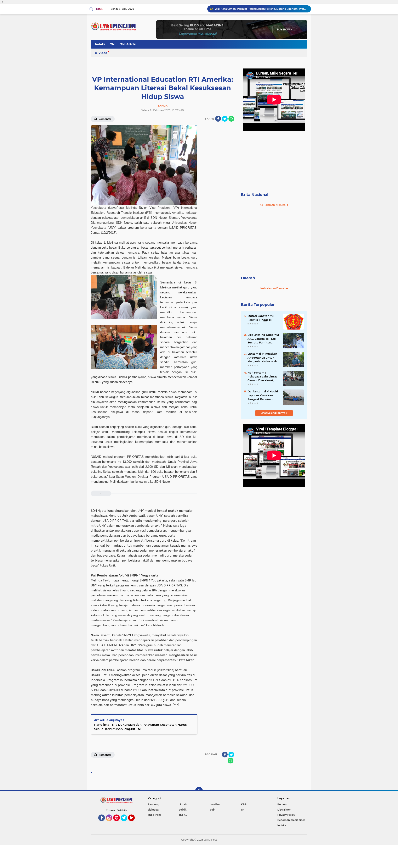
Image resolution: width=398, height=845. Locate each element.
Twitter (126, 823)
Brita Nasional (254, 194)
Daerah (248, 278)
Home (99, 9)
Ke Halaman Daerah (273, 288)
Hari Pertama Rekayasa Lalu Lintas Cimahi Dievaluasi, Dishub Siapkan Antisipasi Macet (262, 376)
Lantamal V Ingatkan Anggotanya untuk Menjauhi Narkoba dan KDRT (263, 357)
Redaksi (282, 804)
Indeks (100, 44)
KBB (243, 804)
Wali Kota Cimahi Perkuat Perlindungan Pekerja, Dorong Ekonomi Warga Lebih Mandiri (261, 8)
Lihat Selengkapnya (273, 412)
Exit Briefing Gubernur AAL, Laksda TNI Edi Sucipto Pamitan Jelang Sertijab (263, 338)
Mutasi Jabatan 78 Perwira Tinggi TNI (260, 317)
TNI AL (183, 814)
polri (212, 809)
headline (215, 804)
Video (102, 53)
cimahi (183, 804)
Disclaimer (284, 809)
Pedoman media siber (291, 820)
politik (183, 809)
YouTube (134, 823)
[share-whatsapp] (231, 119)
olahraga (153, 809)
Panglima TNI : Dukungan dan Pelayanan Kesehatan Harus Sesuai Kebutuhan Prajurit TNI (140, 727)
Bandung (153, 804)
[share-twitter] (225, 119)
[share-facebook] (218, 119)
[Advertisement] (274, 158)
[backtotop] (199, 790)
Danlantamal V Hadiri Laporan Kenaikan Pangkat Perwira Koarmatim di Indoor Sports (263, 395)
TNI (112, 44)
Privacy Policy (286, 814)
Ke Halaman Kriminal (273, 204)
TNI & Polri (128, 44)
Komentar (104, 119)
